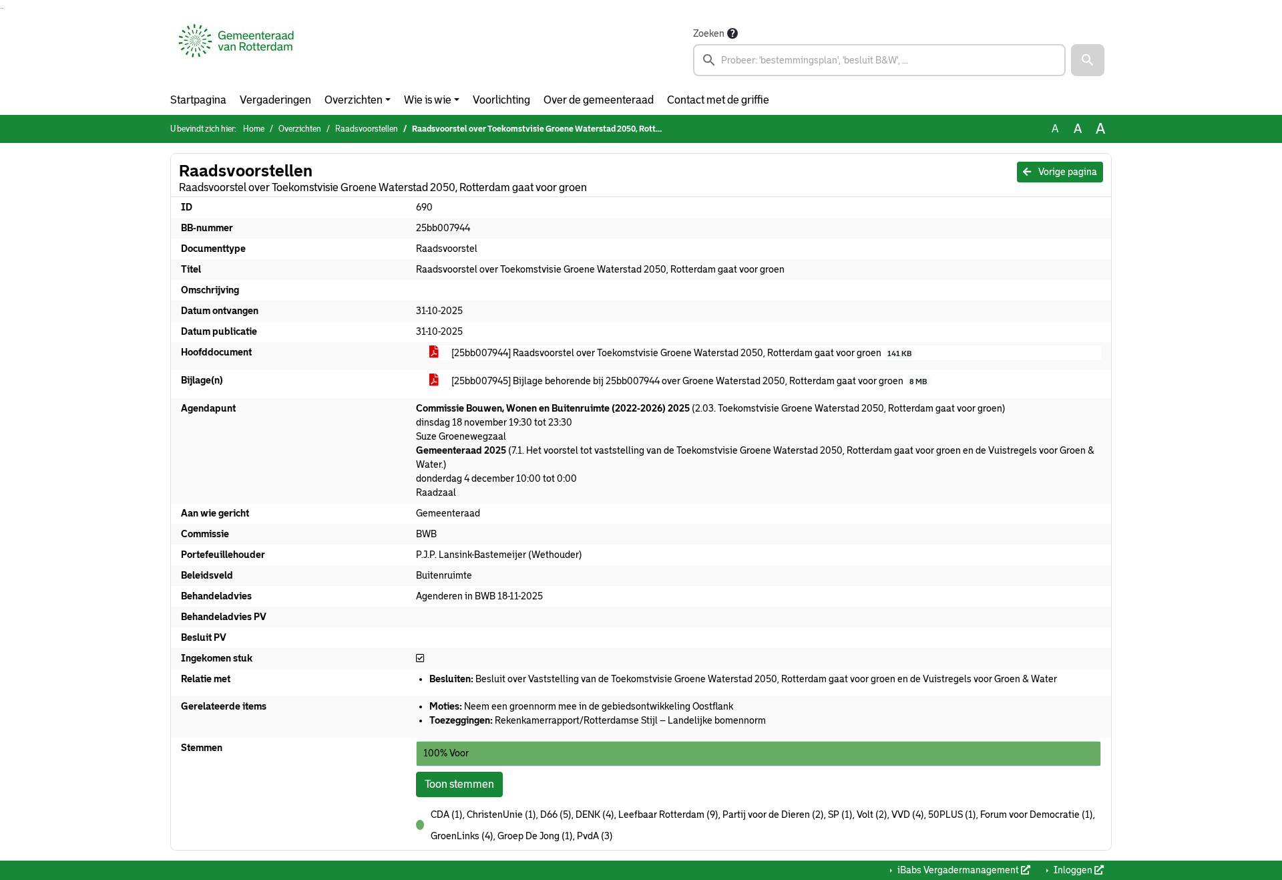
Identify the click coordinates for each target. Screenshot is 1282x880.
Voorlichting (501, 100)
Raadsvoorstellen (366, 129)
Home (253, 129)
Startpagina (198, 100)
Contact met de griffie (718, 100)
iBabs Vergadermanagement (958, 870)
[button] (1087, 60)
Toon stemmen (459, 784)
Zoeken (708, 33)
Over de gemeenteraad (599, 100)
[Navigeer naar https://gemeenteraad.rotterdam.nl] (236, 51)
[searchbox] (879, 60)
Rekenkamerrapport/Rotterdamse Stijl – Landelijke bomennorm (597, 720)
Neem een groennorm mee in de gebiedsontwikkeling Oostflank (581, 706)
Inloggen (1073, 870)
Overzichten (354, 100)
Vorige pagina (1066, 171)
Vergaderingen (275, 100)
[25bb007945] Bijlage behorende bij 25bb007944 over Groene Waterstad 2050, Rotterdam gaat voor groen (688, 381)
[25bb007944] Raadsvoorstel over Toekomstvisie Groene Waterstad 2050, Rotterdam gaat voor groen (680, 352)
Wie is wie (427, 100)
